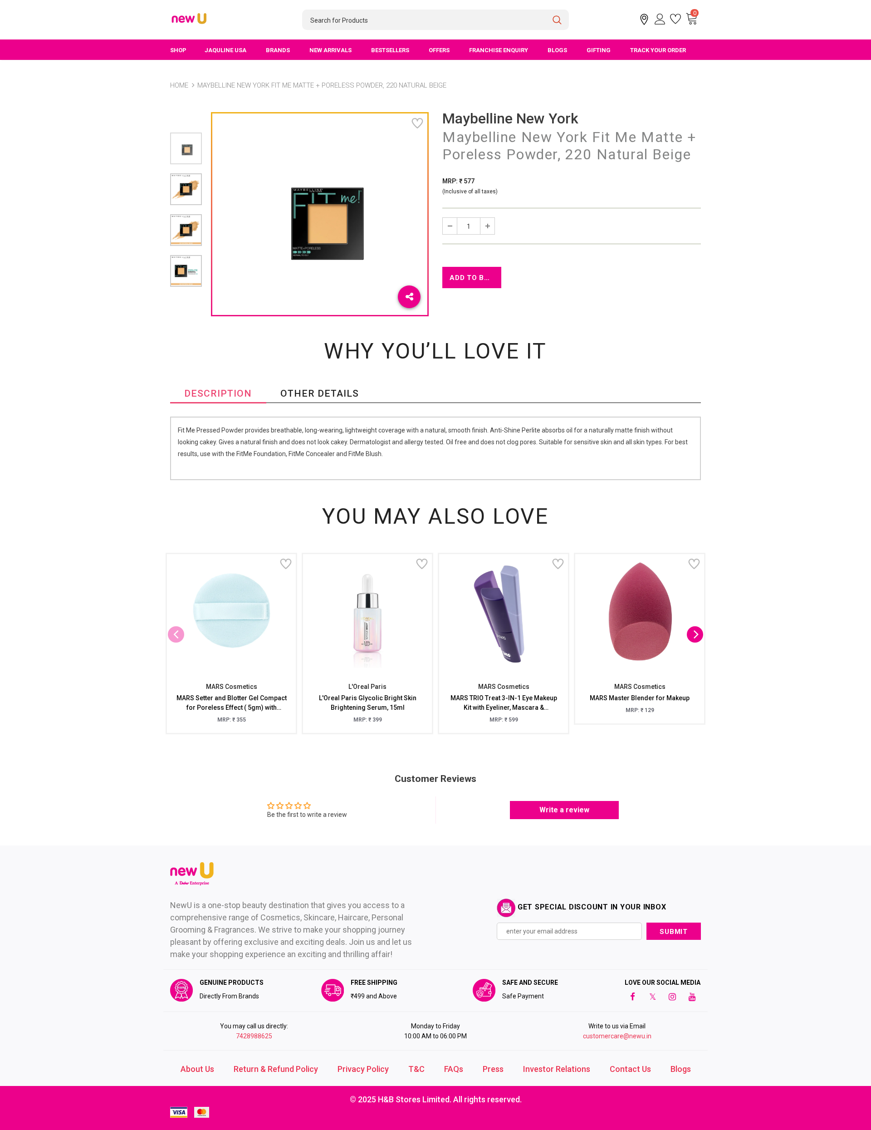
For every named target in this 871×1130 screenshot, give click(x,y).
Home (179, 85)
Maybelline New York (510, 118)
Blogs (680, 1069)
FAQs (453, 1069)
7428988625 (254, 1036)
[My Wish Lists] (675, 19)
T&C (416, 1069)
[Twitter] (652, 996)
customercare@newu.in (617, 1036)
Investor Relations (556, 1069)
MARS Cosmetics (231, 686)
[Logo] (189, 19)
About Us (197, 1069)
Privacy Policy (363, 1069)
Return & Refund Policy (276, 1069)
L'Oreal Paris (367, 686)
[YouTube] (692, 996)
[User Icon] (660, 19)
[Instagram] (672, 996)
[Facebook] (632, 996)
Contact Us (630, 1069)
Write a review (564, 810)
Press (493, 1069)
